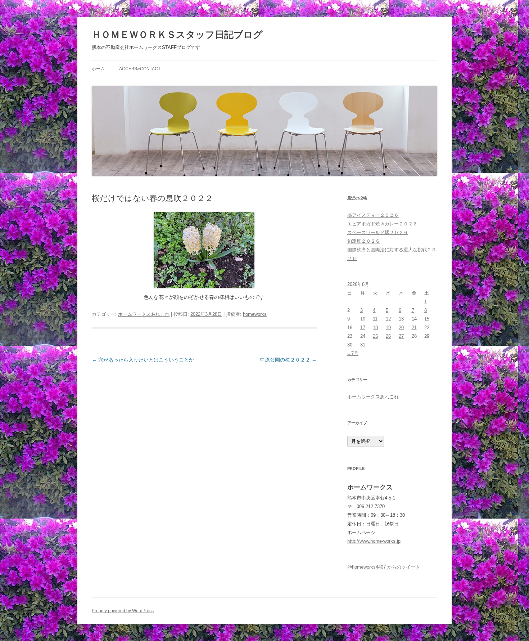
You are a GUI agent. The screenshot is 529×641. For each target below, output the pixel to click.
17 (362, 327)
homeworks (255, 314)
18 (375, 327)
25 (375, 336)
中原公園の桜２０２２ (288, 360)
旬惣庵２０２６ (363, 241)
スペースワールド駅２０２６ (377, 232)
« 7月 (352, 353)
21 (414, 327)
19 (388, 327)
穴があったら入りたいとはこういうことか (143, 360)
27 (401, 336)
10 (362, 319)
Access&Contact (139, 68)
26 (388, 336)
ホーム (98, 68)
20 (401, 327)
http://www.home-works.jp (374, 541)
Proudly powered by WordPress (123, 610)
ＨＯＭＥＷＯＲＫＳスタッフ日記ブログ (177, 34)
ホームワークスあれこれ (143, 314)
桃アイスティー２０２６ (373, 215)
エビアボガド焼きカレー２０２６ (382, 224)
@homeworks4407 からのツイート (383, 567)
